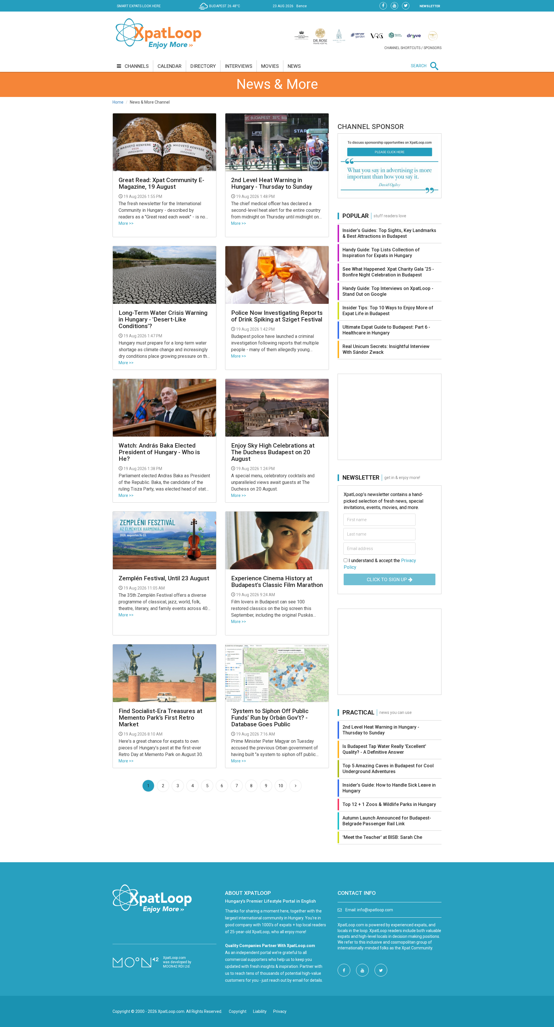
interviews (238, 66)
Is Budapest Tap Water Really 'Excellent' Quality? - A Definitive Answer (384, 749)
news (294, 66)
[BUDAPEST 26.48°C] (221, 10)
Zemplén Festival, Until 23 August (164, 578)
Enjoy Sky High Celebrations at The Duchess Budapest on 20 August (273, 452)
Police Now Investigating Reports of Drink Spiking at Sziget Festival (277, 316)
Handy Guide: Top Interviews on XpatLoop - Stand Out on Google (387, 291)
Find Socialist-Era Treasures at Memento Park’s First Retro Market (160, 718)
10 (280, 785)
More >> (126, 223)
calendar (169, 66)
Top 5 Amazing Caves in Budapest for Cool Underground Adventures (388, 768)
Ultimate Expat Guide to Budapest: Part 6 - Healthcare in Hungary (386, 330)
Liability (260, 1011)
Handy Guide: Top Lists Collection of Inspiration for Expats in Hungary (381, 252)
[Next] (295, 786)
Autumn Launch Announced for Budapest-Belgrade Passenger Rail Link (386, 820)
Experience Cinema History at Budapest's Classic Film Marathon (277, 581)
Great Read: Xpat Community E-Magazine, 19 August (161, 183)
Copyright (237, 1011)
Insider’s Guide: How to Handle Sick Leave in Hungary (389, 788)
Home (118, 102)
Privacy (280, 1011)
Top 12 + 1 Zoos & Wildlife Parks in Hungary (389, 804)
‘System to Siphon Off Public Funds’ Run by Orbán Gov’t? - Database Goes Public (269, 718)
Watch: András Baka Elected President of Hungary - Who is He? (159, 452)
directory (203, 66)
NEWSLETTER (430, 6)
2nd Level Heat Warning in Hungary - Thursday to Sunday (271, 183)
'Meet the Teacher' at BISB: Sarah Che (382, 837)
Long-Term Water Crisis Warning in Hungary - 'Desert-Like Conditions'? (163, 320)
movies (270, 66)
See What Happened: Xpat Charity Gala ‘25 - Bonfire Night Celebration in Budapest (388, 272)
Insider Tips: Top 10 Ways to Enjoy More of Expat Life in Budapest (387, 310)
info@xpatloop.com (375, 910)
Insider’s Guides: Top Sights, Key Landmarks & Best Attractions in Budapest (389, 233)
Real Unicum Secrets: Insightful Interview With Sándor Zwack (385, 349)
